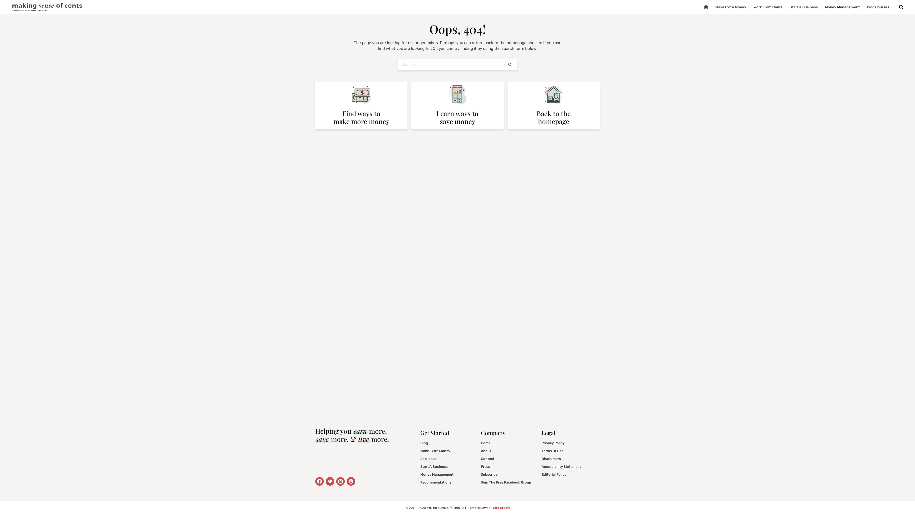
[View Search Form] (901, 7)
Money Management (842, 7)
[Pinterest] (351, 481)
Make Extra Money (730, 7)
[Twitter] (319, 481)
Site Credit (501, 508)
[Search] (510, 64)
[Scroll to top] (904, 499)
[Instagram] (340, 481)
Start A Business (804, 7)
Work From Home (768, 7)
